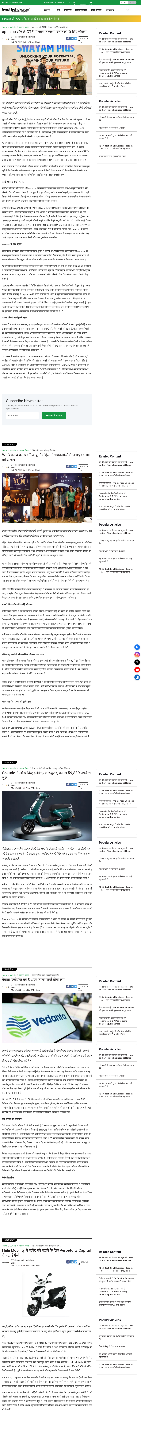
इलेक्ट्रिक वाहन (81, 10)
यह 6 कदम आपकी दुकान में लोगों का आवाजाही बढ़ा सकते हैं (115, 137)
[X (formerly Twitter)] (137, 662)
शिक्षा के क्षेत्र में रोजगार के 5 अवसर (112, 128)
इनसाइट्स (110, 10)
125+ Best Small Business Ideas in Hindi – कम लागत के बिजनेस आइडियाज (116, 50)
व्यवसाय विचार (24, 27)
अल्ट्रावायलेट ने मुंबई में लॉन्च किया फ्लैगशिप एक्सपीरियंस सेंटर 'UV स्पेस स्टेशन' (115, 84)
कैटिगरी (47, 10)
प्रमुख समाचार (96, 10)
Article (13, 27)
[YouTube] (137, 669)
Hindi (132, 2)
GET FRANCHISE (69, 3)
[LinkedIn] (137, 677)
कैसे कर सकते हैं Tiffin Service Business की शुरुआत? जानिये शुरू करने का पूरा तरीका (116, 61)
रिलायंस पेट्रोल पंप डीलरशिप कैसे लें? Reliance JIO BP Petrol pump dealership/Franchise (113, 73)
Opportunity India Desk (25, 37)
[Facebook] (137, 647)
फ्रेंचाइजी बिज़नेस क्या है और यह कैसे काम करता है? (116, 119)
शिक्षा (58, 10)
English (124, 2)
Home (4, 27)
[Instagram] (137, 654)
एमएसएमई (67, 10)
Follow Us (84, 38)
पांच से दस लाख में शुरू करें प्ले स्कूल (112, 156)
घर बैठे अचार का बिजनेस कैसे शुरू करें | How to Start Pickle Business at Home (116, 40)
